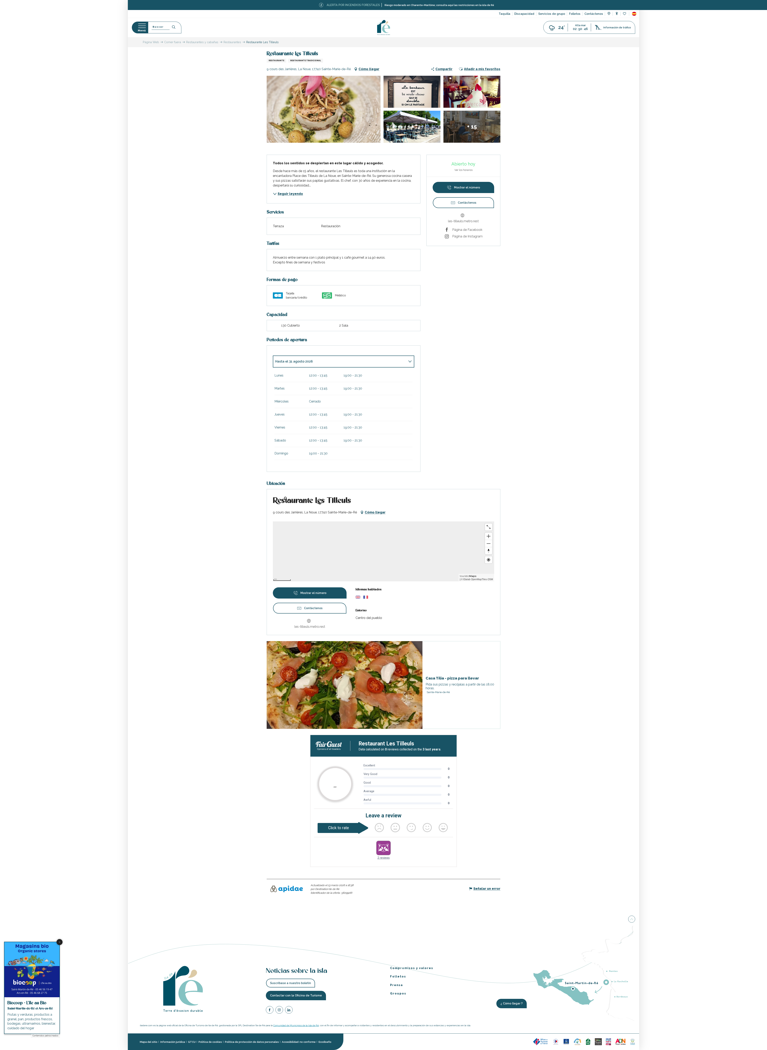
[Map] (609, 14)
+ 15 (472, 126)
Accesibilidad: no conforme (299, 1041)
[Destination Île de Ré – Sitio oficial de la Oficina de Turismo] (383, 27)
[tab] (339, 361)
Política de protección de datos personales (252, 1041)
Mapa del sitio (148, 1041)
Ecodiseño (325, 1041)
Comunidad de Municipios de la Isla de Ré (296, 1025)
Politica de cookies (210, 1041)
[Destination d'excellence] (556, 1041)
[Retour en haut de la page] (631, 920)
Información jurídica (172, 1041)
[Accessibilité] (617, 13)
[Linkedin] (289, 1010)
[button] (634, 14)
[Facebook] (269, 1010)
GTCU (192, 1041)
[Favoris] (625, 14)
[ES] (634, 14)
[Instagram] (279, 1010)
